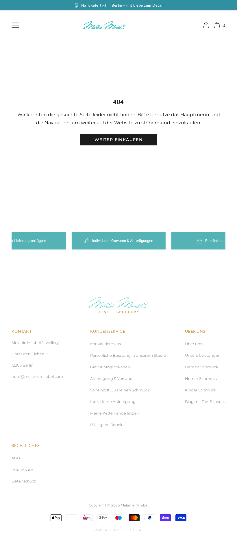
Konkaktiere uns (105, 343)
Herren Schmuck (201, 378)
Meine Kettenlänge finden (114, 413)
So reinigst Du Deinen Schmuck (120, 390)
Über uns (193, 343)
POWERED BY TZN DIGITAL (118, 530)
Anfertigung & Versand (111, 378)
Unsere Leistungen (203, 355)
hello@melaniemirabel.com (37, 376)
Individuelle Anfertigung (113, 401)
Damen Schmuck (201, 367)
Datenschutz (24, 481)
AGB (16, 458)
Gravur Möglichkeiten (110, 367)
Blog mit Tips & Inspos (205, 401)
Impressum (22, 469)
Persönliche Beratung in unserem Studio (128, 355)
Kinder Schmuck (200, 390)
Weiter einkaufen (118, 139)
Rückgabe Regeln (107, 424)
